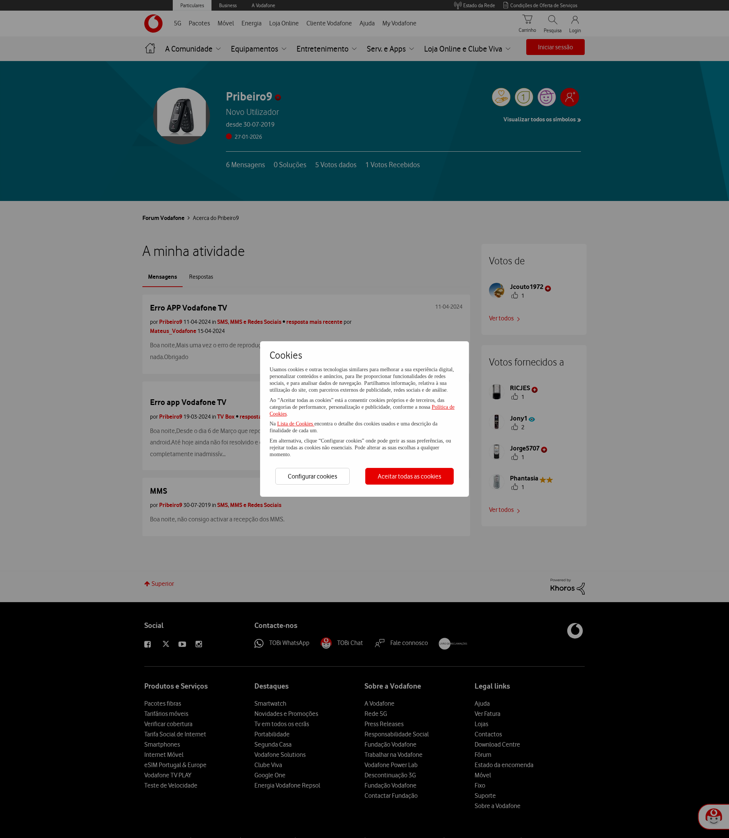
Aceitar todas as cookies (409, 476)
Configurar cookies (312, 476)
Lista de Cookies (295, 424)
